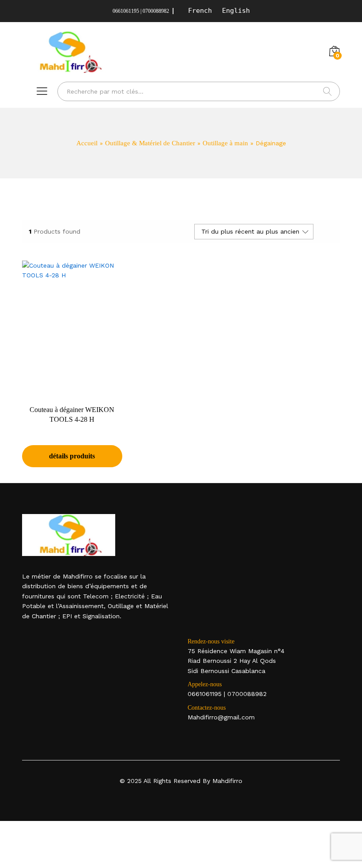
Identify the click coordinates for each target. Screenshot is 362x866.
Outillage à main (225, 143)
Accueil (87, 143)
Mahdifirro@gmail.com (221, 717)
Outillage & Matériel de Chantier (150, 143)
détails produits (72, 456)
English (236, 11)
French (200, 11)
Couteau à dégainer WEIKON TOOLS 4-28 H (72, 414)
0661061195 (205, 693)
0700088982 (247, 693)
